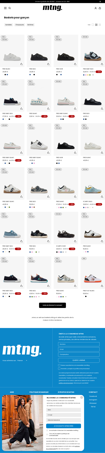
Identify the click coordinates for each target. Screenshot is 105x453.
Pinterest (93, 403)
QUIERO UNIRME (78, 360)
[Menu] (5, 8)
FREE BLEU (32, 69)
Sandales (8, 25)
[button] (10, 8)
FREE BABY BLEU (88, 69)
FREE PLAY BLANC (89, 291)
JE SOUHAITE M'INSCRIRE (63, 426)
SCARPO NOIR (61, 246)
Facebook (93, 396)
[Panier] (100, 8)
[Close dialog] (81, 397)
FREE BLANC (6, 69)
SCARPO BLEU (87, 201)
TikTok (93, 407)
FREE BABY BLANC (62, 113)
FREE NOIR (59, 69)
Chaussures (19, 25)
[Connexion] (96, 8)
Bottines (30, 25)
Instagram (93, 400)
